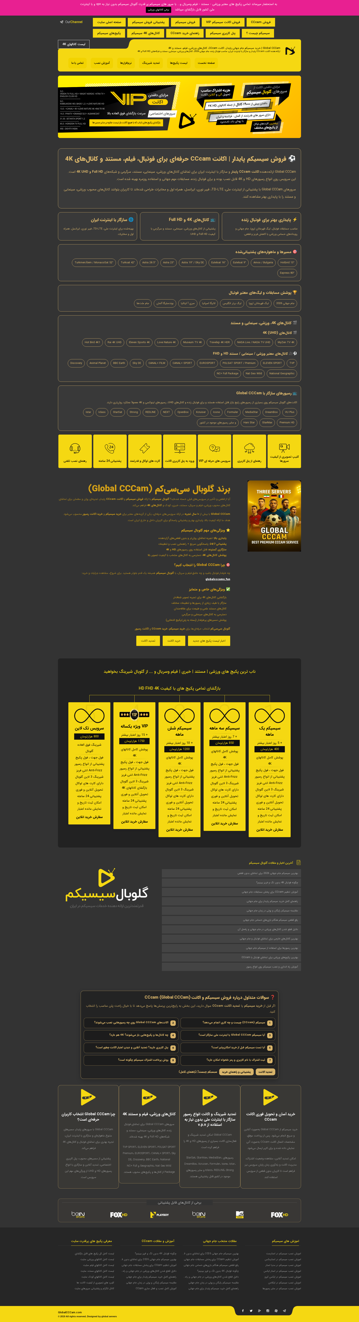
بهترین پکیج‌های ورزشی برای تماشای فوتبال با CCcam (270, 957)
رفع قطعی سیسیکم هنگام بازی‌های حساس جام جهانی (270, 920)
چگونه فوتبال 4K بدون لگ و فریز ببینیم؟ (277, 883)
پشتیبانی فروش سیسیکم (148, 22)
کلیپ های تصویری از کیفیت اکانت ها (95, 1283)
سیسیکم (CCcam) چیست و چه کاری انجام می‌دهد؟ (237, 1022)
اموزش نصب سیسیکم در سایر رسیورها (282, 1288)
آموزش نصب (102, 63)
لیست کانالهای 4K (73, 44)
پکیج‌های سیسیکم (109, 33)
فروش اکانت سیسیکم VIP (223, 22)
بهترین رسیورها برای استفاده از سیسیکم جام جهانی (272, 948)
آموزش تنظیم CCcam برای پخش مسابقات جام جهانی (270, 892)
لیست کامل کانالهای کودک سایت (97, 1277)
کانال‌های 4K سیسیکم (146, 33)
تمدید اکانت (148, 640)
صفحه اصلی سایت (109, 22)
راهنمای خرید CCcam (185, 33)
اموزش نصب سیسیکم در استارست (283, 1253)
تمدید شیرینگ (151, 63)
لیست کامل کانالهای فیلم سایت (98, 1265)
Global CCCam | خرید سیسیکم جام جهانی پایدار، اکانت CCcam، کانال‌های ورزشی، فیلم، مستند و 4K (224, 48)
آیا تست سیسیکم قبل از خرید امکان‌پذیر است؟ (241, 1047)
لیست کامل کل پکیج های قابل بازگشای (94, 1253)
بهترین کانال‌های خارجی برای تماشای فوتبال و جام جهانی (269, 939)
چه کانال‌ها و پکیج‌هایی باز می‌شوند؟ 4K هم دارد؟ (141, 1035)
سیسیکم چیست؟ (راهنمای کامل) (198, 1072)
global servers (109, 1316)
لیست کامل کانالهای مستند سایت (97, 1271)
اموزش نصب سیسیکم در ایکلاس (284, 1283)
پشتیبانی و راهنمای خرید (236, 1072)
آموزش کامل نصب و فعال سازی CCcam (156, 1288)
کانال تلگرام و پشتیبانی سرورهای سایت (94, 1288)
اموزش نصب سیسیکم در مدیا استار (283, 1265)
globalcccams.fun (217, 579)
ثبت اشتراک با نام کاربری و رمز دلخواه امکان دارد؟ (239, 1060)
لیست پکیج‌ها (178, 63)
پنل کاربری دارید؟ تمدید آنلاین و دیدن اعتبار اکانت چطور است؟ (135, 1047)
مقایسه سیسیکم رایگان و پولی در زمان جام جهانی (272, 911)
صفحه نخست (206, 63)
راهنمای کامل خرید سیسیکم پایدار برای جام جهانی (272, 901)
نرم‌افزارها (126, 63)
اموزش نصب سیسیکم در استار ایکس (282, 1271)
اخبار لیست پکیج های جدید (209, 640)
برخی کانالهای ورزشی (158, 10)
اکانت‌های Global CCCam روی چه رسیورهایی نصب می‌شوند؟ (134, 1022)
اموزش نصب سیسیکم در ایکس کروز (282, 1277)
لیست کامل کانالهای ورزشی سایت (97, 1259)
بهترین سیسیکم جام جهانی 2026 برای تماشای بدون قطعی (267, 873)
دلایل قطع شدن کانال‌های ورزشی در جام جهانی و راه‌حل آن (268, 929)
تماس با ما (77, 63)
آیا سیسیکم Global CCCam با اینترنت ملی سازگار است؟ (234, 1035)
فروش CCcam (261, 22)
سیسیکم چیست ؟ (258, 33)
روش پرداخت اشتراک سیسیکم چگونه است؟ (146, 1060)
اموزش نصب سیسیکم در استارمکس (283, 1259)
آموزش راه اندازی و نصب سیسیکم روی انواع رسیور (272, 967)
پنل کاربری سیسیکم (222, 33)
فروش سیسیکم (185, 22)
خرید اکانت (174, 640)
